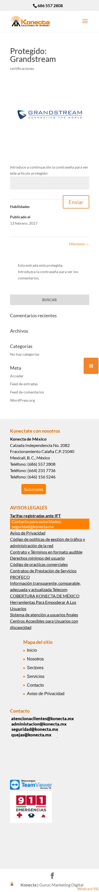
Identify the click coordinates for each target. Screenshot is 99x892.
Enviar (76, 202)
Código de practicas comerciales (39, 564)
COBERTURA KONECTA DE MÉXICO (44, 595)
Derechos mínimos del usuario (37, 557)
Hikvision (79, 244)
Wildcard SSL (88, 888)
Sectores (35, 667)
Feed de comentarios (27, 392)
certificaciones (22, 68)
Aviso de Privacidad (27, 532)
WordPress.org (22, 400)
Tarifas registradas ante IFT (35, 515)
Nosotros (35, 659)
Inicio (32, 650)
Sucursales (33, 489)
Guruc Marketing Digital (61, 884)
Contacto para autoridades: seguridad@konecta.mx (37, 524)
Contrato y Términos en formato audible (46, 551)
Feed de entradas (24, 384)
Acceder (17, 376)
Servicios (35, 676)
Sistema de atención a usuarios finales (44, 614)
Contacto (35, 685)
